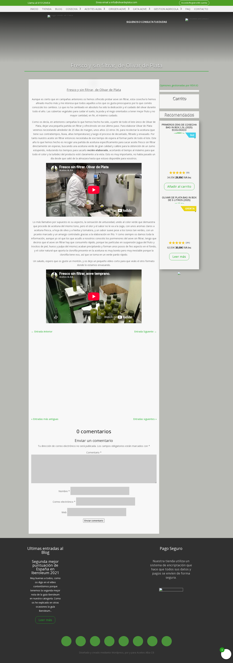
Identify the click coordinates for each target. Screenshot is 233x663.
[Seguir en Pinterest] (138, 641)
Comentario (93, 452)
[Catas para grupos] (179, 273)
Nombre (64, 491)
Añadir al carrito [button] (179, 186)
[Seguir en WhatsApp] (167, 32)
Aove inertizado (93, 383)
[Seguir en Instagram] (146, 32)
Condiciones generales (130, 590)
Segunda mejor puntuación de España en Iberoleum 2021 (45, 567)
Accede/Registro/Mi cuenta (194, 2)
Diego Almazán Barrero (78, 349)
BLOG (58, 9)
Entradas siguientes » (145, 419)
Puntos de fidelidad (130, 572)
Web (64, 512)
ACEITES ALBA (93, 9)
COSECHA (71, 9)
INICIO (34, 9)
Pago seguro (130, 577)
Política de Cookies (130, 568)
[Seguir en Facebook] (125, 32)
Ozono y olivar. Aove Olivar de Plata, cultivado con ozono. (94, 344)
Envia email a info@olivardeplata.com (116, 2)
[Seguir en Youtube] (156, 32)
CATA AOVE (140, 9)
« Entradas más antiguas (44, 419)
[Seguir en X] (135, 32)
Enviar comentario (93, 520)
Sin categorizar (119, 349)
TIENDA (46, 9)
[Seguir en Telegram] (146, 42)
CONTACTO (201, 9)
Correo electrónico (64, 501)
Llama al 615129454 (39, 2)
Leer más (179, 256)
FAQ (187, 9)
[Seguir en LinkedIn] (124, 641)
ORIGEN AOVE (117, 9)
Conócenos (87, 556)
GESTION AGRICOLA (166, 9)
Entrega (130, 563)
